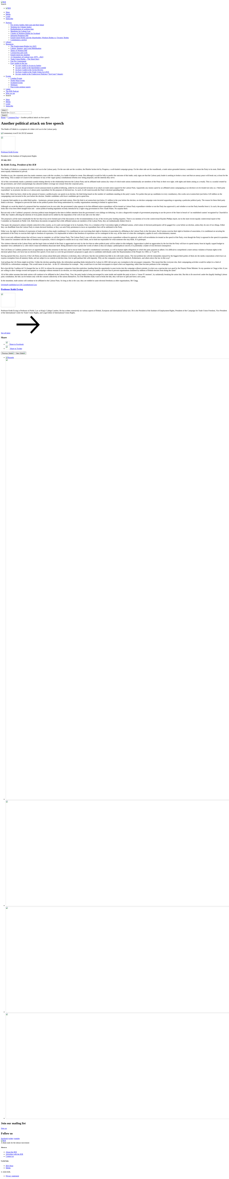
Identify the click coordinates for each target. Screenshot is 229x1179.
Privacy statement (12, 1176)
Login (8, 16)
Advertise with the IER (14, 1154)
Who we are (10, 93)
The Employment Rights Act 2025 (23, 46)
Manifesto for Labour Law (20, 31)
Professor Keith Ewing (9, 152)
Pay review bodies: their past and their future (27, 25)
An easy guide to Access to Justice (28, 65)
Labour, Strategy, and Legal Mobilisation (25, 48)
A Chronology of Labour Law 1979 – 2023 (26, 57)
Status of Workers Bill (18, 50)
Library (8, 42)
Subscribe (9, 19)
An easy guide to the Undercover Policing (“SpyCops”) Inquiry (39, 74)
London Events (16, 78)
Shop (8, 12)
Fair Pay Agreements (18, 61)
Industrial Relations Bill (19, 36)
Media (8, 14)
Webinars (14, 85)
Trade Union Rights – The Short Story (24, 59)
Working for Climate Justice (20, 27)
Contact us (10, 1156)
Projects (9, 23)
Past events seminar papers (20, 87)
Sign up (4, 1128)
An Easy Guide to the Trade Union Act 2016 (32, 72)
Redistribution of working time (22, 29)
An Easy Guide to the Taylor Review (29, 70)
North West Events (17, 80)
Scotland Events (16, 83)
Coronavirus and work (18, 53)
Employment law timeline (20, 55)
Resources (9, 44)
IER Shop (9, 1166)
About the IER (11, 1152)
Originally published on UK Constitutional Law (19, 285)
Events (8, 76)
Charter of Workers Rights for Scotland (25, 33)
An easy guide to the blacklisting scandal (30, 68)
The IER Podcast (12, 91)
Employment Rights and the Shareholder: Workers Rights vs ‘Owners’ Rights (39, 38)
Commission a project (18, 40)
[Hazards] (10, 357)
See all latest (5, 333)
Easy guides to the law (18, 63)
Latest (8, 89)
